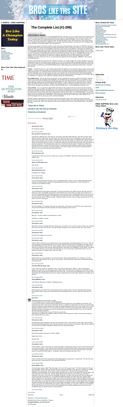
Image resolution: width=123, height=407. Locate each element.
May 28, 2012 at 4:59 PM (37, 221)
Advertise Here (99, 50)
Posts (99, 77)
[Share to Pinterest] (52, 118)
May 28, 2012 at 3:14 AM (37, 210)
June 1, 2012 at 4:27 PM (37, 284)
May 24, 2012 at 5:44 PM (37, 175)
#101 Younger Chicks (101, 38)
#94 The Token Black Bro (102, 43)
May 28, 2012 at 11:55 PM (37, 230)
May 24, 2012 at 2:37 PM (37, 160)
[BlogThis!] (47, 118)
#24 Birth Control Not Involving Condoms (106, 25)
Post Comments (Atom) (41, 398)
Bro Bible (3, 51)
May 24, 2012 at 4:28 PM (37, 167)
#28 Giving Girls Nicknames (102, 26)
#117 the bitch (48, 73)
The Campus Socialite (7, 53)
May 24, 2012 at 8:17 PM (37, 186)
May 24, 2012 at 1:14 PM (37, 131)
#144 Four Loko (99, 29)
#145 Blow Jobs (99, 33)
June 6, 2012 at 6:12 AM (37, 295)
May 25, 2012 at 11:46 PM (37, 201)
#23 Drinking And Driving (101, 39)
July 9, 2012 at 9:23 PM (37, 389)
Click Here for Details (101, 99)
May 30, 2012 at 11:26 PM (37, 238)
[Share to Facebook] (50, 118)
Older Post (91, 394)
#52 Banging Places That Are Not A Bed (105, 37)
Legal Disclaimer (32, 404)
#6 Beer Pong (68, 65)
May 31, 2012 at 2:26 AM (37, 253)
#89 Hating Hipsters (100, 31)
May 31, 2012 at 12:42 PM (37, 263)
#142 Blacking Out (100, 41)
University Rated (5, 59)
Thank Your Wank (5, 57)
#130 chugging (81, 51)
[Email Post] (43, 118)
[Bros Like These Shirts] (12, 46)
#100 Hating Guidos (100, 42)
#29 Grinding (98, 27)
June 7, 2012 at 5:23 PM (37, 317)
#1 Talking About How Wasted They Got (105, 34)
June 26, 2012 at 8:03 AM (37, 363)
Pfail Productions (5, 52)
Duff (33, 297)
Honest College (5, 56)
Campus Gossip (5, 55)
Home (61, 394)
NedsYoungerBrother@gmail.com (104, 90)
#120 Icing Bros (99, 35)
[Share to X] (49, 118)
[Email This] (45, 118)
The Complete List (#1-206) (51, 27)
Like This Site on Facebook (103, 84)
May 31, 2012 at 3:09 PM (37, 277)
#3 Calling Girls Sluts (100, 30)
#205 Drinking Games (37, 35)
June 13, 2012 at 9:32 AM (37, 341)
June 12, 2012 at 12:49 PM (37, 328)
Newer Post (31, 394)
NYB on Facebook (100, 93)
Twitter (97, 87)
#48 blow (71, 38)
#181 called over (61, 39)
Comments (101, 80)
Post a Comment (31, 392)
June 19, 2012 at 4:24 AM (37, 353)
